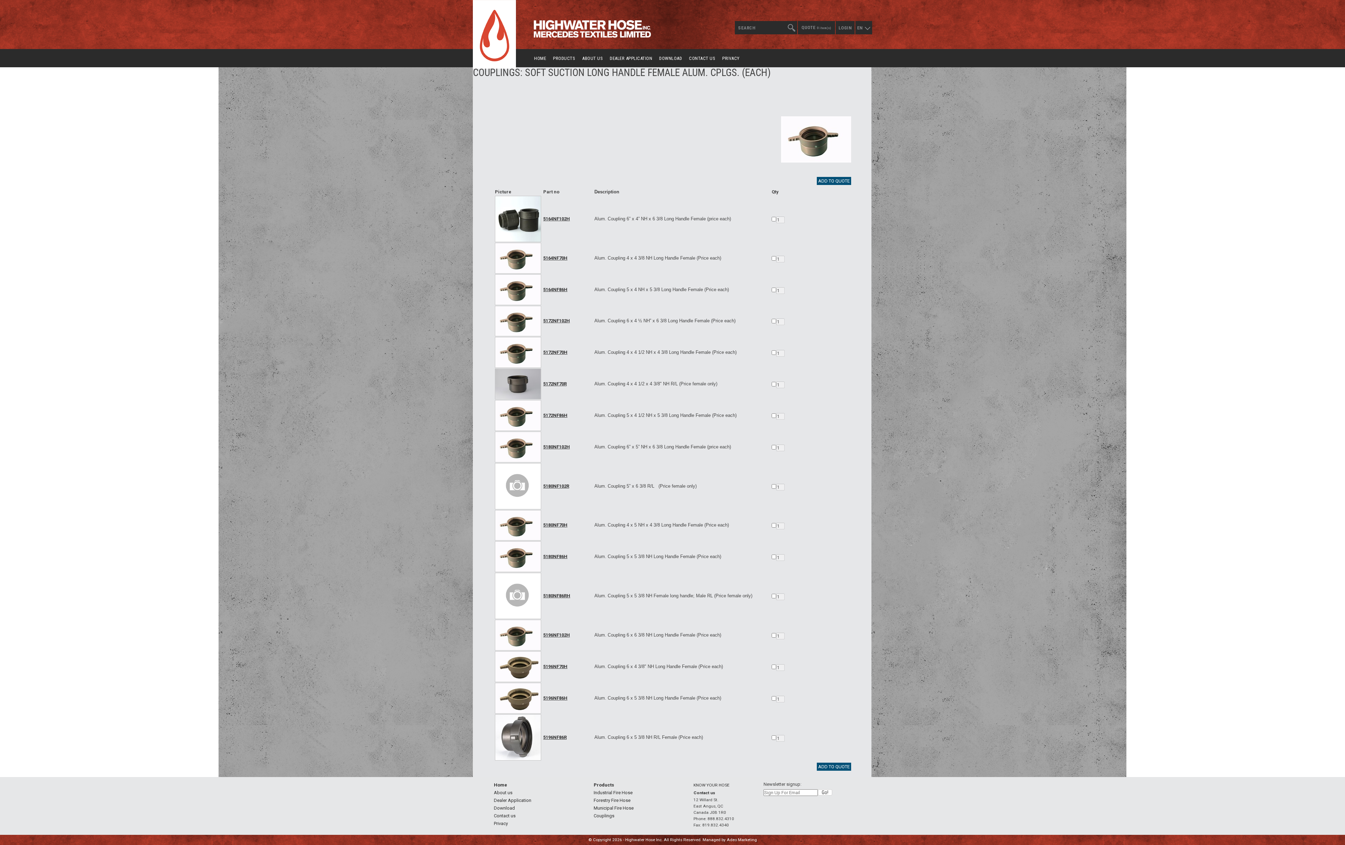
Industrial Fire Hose (613, 792)
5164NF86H (555, 289)
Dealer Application (631, 58)
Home (540, 58)
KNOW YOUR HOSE (712, 785)
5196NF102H (556, 635)
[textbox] (765, 27)
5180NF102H (556, 446)
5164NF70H (555, 258)
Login (845, 27)
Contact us (702, 58)
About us (592, 58)
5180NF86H (555, 556)
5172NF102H (556, 320)
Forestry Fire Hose (612, 800)
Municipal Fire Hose (614, 808)
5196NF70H (555, 666)
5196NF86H (555, 698)
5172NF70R (555, 383)
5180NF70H (555, 525)
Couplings (604, 815)
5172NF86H (555, 415)
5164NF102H (556, 218)
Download (670, 58)
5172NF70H (555, 352)
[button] (825, 792)
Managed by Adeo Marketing (730, 839)
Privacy (731, 58)
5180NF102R (556, 486)
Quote (816, 27)
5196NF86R (555, 737)
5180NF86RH (556, 595)
